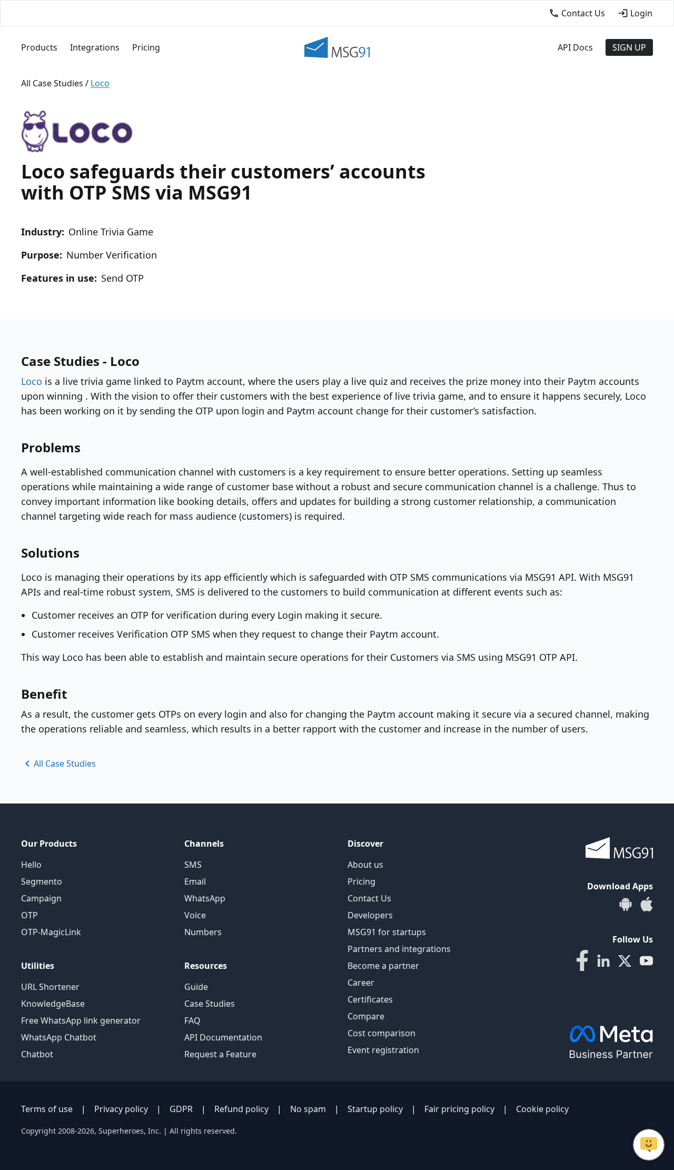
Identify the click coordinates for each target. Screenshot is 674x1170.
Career (361, 982)
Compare (366, 1016)
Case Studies (209, 1003)
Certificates (370, 999)
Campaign (41, 898)
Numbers (203, 932)
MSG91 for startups (387, 932)
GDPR (181, 1109)
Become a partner (383, 965)
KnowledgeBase (53, 1003)
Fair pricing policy (459, 1109)
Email (195, 881)
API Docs (575, 47)
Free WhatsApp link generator (81, 1020)
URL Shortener (50, 987)
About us (365, 864)
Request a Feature (220, 1054)
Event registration (383, 1050)
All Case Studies (52, 83)
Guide (196, 987)
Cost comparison (381, 1033)
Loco (31, 381)
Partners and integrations (399, 949)
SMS (193, 864)
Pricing (146, 47)
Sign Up (629, 47)
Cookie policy (542, 1109)
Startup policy (375, 1109)
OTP (29, 915)
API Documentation (223, 1037)
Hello (31, 864)
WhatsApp (204, 898)
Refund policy (241, 1109)
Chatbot (37, 1054)
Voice (195, 915)
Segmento (41, 881)
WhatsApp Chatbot (58, 1037)
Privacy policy (121, 1109)
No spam (308, 1109)
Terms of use (47, 1109)
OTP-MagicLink (51, 932)
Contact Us (369, 898)
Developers (370, 915)
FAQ (192, 1020)
